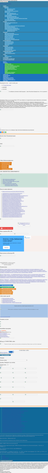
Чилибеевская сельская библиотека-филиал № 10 (12, 216)
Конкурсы (7, 24)
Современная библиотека (12, 30)
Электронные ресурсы (9, 42)
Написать (6, 247)
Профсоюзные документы (10, 72)
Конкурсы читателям (9, 36)
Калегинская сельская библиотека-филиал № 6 (11, 198)
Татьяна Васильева (7, 85)
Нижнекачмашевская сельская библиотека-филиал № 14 (13, 210)
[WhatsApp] (5, 132)
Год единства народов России (8, 59)
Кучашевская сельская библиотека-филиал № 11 (12, 208)
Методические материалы (10, 26)
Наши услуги (7, 12)
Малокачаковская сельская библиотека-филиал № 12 (12, 209)
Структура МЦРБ (8, 15)
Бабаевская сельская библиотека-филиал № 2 (11, 194)
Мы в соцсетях (5, 458)
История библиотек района (10, 20)
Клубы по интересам (9, 37)
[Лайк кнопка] (0, 128)
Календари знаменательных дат (11, 22)
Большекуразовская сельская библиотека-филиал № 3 (13, 196)
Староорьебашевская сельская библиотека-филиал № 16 (13, 213)
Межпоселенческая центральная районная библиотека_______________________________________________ (13, 192)
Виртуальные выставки (9, 33)
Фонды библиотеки (9, 43)
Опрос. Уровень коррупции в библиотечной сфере (17, 18)
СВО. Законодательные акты (8, 180)
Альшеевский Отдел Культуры (8, 299)
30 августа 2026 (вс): (3, 334)
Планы (6, 71)
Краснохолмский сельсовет (7, 298)
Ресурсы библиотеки (7, 40)
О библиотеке (5, 6)
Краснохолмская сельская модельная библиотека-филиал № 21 (14, 206)
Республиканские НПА (9, 73)
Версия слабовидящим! (7, 228)
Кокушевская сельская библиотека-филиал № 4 (11, 205)
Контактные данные (11, 8)
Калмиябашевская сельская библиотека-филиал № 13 (13, 200)
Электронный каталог (9, 41)
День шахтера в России (4, 335)
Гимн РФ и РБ (7, 23)
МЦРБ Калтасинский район (5, 3)
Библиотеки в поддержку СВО (11, 184)
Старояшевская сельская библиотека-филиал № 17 (12, 214)
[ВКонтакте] (0, 132)
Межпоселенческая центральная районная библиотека (13, 407)
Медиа (4, 54)
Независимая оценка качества (11, 69)
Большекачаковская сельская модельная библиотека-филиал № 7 (15, 195)
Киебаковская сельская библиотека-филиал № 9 (11, 204)
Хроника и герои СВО (7, 182)
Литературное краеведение (8, 51)
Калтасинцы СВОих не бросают (11, 185)
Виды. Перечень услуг (11, 13)
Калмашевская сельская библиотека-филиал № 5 (12, 199)
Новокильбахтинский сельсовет (8, 301)
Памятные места (8, 52)
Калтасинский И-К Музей (7, 300)
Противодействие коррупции (10, 16)
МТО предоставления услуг (12, 14)
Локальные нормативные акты (11, 66)
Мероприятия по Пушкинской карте (12, 39)
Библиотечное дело (11, 31)
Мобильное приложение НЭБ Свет (12, 34)
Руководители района (9, 48)
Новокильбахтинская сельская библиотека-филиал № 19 (13, 211)
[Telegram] (4, 132)
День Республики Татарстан (4, 336)
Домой (3, 455)
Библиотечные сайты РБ (9, 38)
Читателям (5, 32)
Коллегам (5, 21)
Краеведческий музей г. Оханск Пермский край (11, 302)
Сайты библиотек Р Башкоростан (11, 27)
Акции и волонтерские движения (9, 183)
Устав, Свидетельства (9, 64)
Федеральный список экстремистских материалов (15, 25)
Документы (5, 62)
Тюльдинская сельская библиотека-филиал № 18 (12, 215)
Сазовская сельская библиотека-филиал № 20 (11, 212)
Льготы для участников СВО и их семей (11, 181)
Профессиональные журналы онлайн (12, 29)
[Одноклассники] (2, 132)
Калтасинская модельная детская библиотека (11, 202)
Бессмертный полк (8, 49)
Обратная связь (10, 9)
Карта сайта (5, 80)
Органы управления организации (11, 11)
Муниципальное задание (10, 68)
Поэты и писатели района (10, 53)
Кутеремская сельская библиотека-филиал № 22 (11, 207)
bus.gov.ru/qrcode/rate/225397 (5, 316)
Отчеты (6, 70)
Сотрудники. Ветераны (9, 19)
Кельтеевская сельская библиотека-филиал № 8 (11, 203)
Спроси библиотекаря (9, 35)
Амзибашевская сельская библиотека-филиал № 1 (12, 193)
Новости (4, 456)
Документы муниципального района (12, 65)
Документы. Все (8, 63)
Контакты (7, 7)
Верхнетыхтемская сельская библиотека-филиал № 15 (13, 197)
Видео (6, 55)
